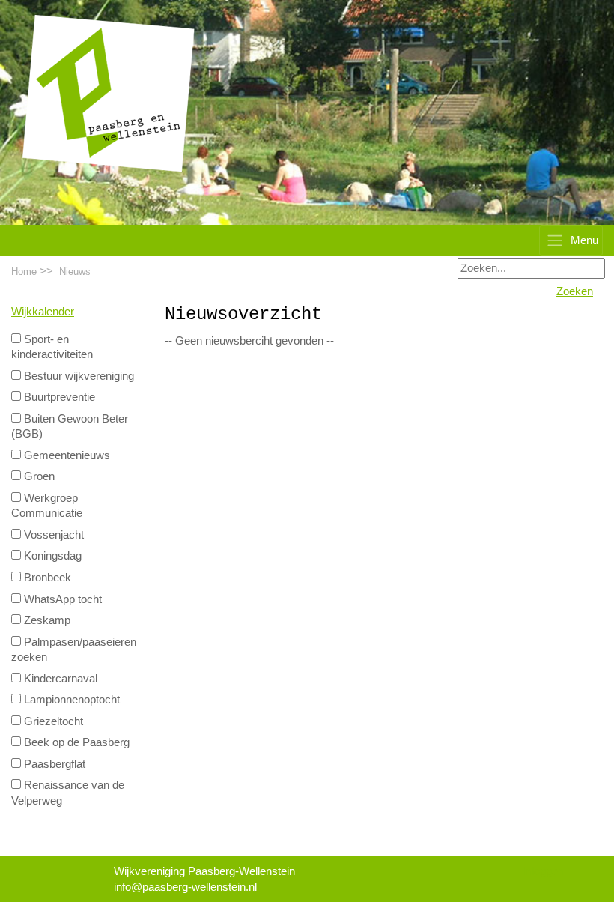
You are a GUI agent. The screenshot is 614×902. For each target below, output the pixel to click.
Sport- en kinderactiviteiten (52, 347)
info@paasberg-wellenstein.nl (185, 887)
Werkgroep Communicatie (46, 506)
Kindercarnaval (59, 679)
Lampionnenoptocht (70, 700)
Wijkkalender (42, 312)
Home (24, 271)
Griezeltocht (52, 721)
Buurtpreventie (58, 397)
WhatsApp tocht (61, 599)
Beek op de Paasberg (75, 742)
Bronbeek (46, 578)
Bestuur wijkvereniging (77, 376)
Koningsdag (51, 556)
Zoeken (574, 291)
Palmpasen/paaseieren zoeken (73, 650)
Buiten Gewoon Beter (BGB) (69, 427)
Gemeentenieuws (65, 455)
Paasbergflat (53, 764)
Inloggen (543, 871)
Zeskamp (45, 620)
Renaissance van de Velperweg (67, 793)
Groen (38, 476)
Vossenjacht (52, 535)
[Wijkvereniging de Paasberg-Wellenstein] (108, 93)
